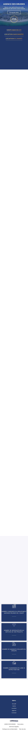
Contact (14, 713)
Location (14, 708)
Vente (14, 706)
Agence (14, 710)
